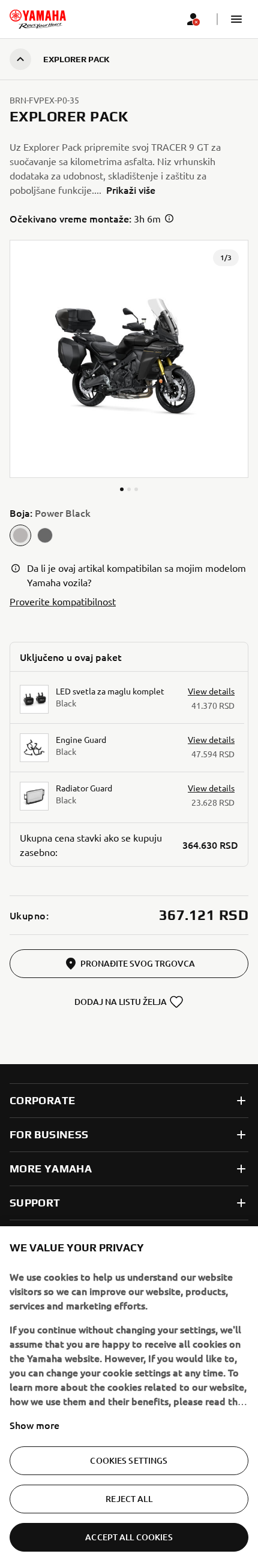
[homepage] (38, 19)
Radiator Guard (84, 787)
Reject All (129, 1498)
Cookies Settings (128, 1460)
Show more (34, 1424)
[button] (236, 19)
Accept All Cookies (129, 1537)
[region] (129, 1396)
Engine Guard (81, 739)
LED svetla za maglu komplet (110, 690)
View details (211, 690)
